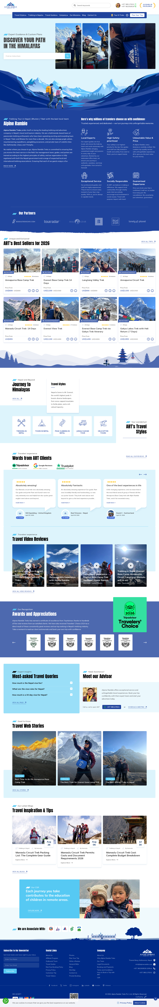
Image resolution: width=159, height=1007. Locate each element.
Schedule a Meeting (136, 707)
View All (15, 399)
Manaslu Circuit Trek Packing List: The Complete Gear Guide (33, 854)
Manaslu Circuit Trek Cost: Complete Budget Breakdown (123, 854)
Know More (8, 166)
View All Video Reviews (22, 591)
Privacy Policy (50, 970)
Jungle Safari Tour (82, 432)
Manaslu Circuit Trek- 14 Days (20, 328)
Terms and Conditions (105, 970)
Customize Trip (51, 973)
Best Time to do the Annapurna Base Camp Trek (32, 780)
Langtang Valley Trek (93, 280)
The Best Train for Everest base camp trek (79, 782)
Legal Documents (103, 964)
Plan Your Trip (137, 15)
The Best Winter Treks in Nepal (120, 782)
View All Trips (147, 241)
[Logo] (147, 952)
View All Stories (19, 790)
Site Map (72, 970)
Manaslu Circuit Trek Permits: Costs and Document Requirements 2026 (78, 855)
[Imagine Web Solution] (145, 997)
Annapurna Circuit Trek (132, 280)
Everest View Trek (53, 328)
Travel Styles (58, 384)
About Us (49, 955)
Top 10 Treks (119, 15)
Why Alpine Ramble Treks (106, 958)
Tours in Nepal (42, 431)
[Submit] (75, 5)
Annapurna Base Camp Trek (19, 280)
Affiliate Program (52, 958)
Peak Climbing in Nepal (62, 432)
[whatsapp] (6, 1001)
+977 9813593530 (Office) (143, 968)
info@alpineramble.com (144, 964)
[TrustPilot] (65, 465)
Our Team (100, 961)
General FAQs (74, 964)
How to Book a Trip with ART (105, 973)
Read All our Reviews (135, 456)
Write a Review (74, 961)
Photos (71, 955)
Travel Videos (51, 976)
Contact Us (92, 15)
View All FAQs (18, 702)
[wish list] (127, 15)
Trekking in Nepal (21, 432)
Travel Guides (50, 964)
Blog (84, 15)
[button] (67, 56)
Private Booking (74, 976)
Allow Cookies (140, 1003)
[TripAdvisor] (20, 465)
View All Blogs (18, 872)
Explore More (20, 860)
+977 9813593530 (128, 6)
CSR (98, 978)
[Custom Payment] (39, 998)
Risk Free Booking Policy (54, 967)
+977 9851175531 (128, 4)
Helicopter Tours (103, 432)
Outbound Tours (51, 961)
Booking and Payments (105, 967)
